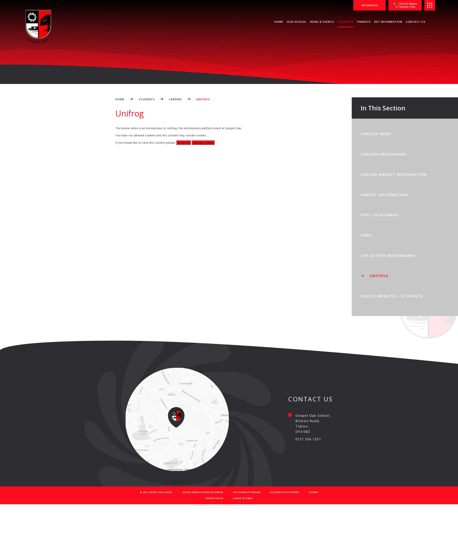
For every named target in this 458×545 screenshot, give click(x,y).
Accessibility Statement (284, 492)
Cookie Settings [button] (243, 498)
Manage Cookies (203, 142)
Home (119, 99)
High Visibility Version (246, 492)
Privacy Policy (214, 498)
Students (147, 99)
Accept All (183, 142)
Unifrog (203, 99)
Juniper (219, 492)
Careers (175, 99)
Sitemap (313, 492)
